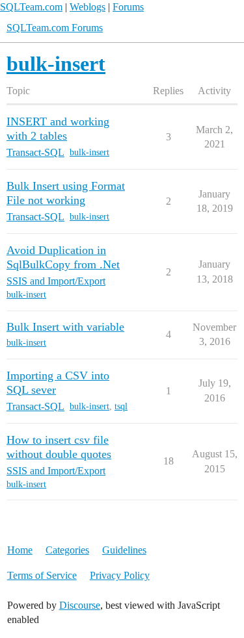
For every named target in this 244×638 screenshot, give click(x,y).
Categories (67, 549)
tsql (121, 406)
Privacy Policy (120, 575)
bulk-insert (89, 152)
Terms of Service (42, 575)
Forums (128, 6)
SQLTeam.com (31, 6)
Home (20, 549)
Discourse (79, 605)
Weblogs (87, 6)
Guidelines (124, 549)
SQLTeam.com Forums (55, 27)
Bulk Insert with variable (65, 326)
